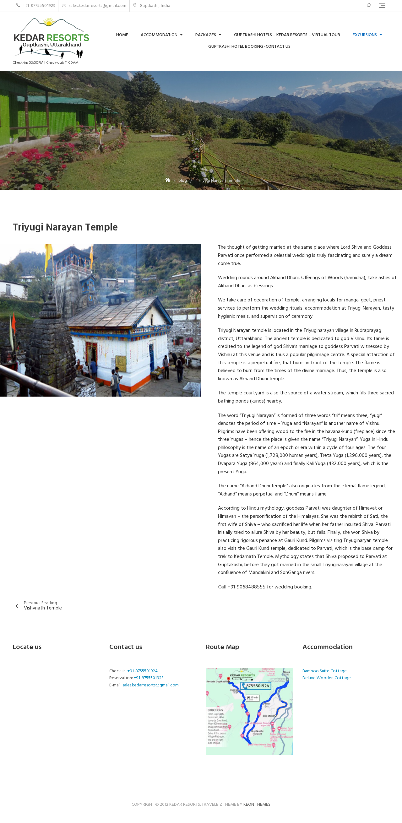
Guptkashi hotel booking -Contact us (249, 46)
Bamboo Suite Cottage (324, 671)
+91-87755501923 (38, 5)
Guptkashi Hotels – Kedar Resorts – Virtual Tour (287, 35)
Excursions (365, 35)
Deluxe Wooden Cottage (326, 678)
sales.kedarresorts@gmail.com (97, 5)
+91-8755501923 (149, 678)
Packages (205, 35)
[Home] (168, 180)
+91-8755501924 (143, 671)
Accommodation (159, 35)
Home (122, 35)
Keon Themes (256, 804)
